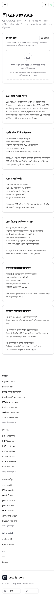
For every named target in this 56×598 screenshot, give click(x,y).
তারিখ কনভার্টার (7, 485)
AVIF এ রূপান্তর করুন (10, 417)
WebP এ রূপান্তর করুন (10, 412)
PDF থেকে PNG (8, 456)
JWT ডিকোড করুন (8, 500)
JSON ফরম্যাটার (8, 490)
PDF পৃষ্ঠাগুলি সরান (8, 446)
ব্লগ (3, 557)
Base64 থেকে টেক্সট (9, 521)
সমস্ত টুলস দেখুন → (9, 422)
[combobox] (11, 590)
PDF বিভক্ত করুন (8, 441)
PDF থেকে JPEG (8, 451)
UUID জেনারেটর (8, 510)
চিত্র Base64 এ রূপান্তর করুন (13, 397)
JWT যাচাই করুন (8, 505)
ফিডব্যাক (5, 562)
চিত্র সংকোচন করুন (8, 381)
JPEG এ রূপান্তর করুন (10, 402)
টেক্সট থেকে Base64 (9, 515)
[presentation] (28, 65)
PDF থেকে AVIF (8, 466)
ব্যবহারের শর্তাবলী (8, 544)
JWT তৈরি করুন (7, 495)
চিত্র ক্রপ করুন (7, 386)
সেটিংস (46, 37)
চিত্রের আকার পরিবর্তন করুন (11, 391)
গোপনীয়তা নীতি (7, 539)
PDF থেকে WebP (9, 461)
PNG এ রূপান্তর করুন (10, 407)
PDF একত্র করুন (8, 435)
